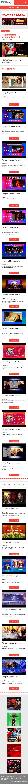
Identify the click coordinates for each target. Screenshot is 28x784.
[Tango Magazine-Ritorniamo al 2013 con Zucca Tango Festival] (14, 284)
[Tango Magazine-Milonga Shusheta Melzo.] (14, 598)
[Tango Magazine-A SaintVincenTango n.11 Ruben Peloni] (14, 216)
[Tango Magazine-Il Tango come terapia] (14, 317)
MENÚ (12, 7)
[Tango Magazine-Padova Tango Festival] (14, 82)
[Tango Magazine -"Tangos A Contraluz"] (14, 452)
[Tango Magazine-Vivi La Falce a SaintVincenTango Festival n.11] (14, 149)
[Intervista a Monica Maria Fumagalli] (14, 531)
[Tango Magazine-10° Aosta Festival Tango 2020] (14, 418)
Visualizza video (14, 104)
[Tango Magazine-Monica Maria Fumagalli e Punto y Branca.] (14, 385)
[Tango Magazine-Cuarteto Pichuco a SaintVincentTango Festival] (14, 116)
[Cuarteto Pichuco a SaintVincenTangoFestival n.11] (14, 250)
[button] (14, 82)
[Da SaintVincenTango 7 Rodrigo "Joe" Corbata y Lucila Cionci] (14, 565)
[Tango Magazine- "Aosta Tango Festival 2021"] (14, 351)
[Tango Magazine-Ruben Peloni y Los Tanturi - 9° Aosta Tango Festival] (14, 632)
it (26, 2)
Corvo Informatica (22, 781)
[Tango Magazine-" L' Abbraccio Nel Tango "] (14, 666)
